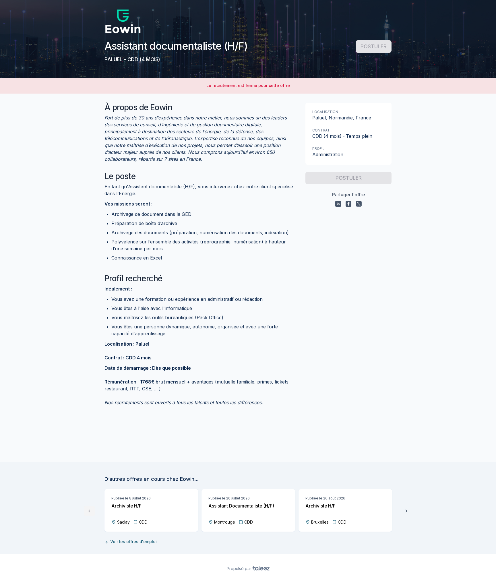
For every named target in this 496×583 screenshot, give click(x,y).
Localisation (325, 112)
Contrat (321, 130)
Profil (318, 148)
